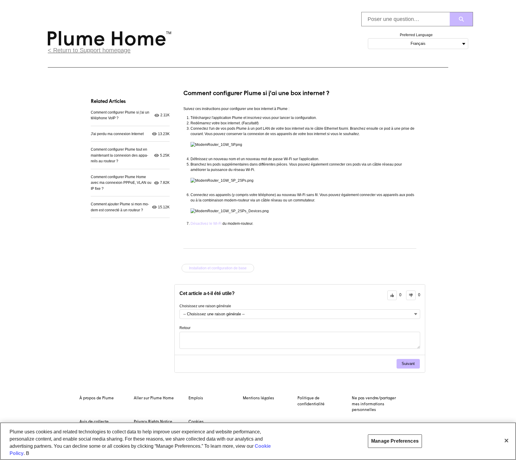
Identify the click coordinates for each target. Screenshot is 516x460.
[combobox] (406, 19)
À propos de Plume (96, 398)
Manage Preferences (395, 441)
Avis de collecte (94, 422)
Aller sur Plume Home (154, 398)
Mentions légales (258, 398)
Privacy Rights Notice (153, 422)
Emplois (195, 398)
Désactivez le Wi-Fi (206, 223)
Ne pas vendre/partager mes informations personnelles (374, 404)
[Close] (506, 440)
